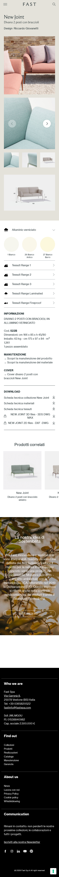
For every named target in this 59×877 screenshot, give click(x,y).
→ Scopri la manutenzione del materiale (28, 362)
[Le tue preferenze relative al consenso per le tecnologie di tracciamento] (53, 871)
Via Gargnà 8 (12, 695)
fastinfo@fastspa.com (17, 707)
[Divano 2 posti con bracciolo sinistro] (22, 470)
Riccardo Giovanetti (26, 28)
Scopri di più (29, 613)
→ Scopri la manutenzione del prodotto (28, 358)
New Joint (14, 17)
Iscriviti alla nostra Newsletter (22, 842)
